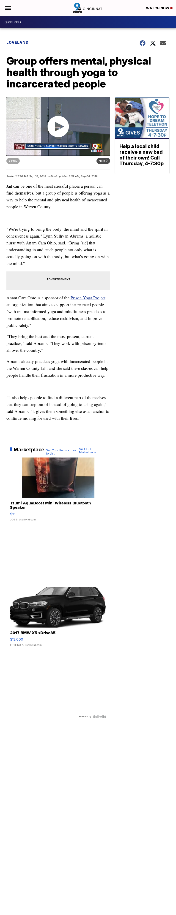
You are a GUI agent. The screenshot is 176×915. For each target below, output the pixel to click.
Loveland (17, 42)
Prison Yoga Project (88, 297)
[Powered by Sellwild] (99, 716)
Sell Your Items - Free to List (61, 452)
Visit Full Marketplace (87, 451)
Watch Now (158, 8)
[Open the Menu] (7, 8)
